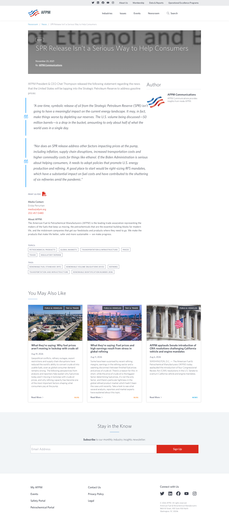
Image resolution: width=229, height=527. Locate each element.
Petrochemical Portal (42, 507)
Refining (113, 267)
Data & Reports (156, 3)
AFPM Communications (50, 65)
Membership (138, 3)
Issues (123, 13)
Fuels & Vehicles (53, 308)
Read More (36, 397)
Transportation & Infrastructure (100, 250)
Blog (76, 397)
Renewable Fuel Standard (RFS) (45, 267)
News (44, 24)
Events (137, 13)
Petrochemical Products (42, 250)
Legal (91, 500)
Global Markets (68, 250)
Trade (32, 255)
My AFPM (193, 13)
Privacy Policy (96, 494)
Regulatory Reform (51, 255)
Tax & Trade (72, 308)
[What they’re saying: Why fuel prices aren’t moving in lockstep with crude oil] (55, 323)
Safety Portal (38, 500)
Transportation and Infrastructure (48, 272)
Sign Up (177, 449)
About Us (123, 3)
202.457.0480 (36, 213)
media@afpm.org (37, 209)
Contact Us (94, 487)
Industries (107, 13)
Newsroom (153, 13)
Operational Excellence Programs (183, 3)
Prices (126, 250)
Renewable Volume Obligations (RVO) (85, 267)
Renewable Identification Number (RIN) (93, 272)
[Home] (39, 13)
